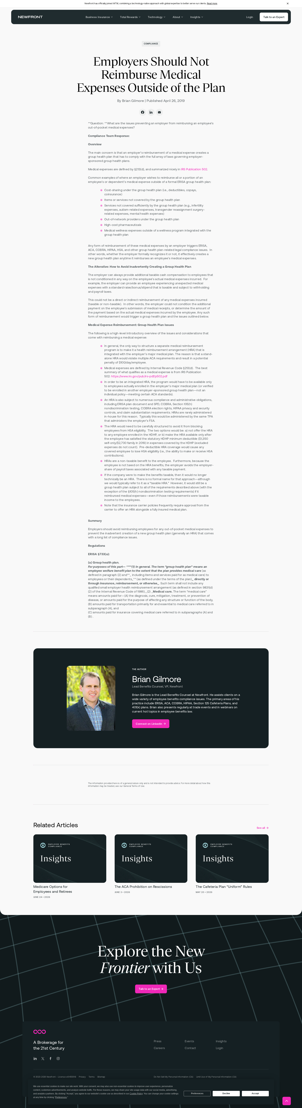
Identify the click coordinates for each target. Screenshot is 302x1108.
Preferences (197, 1093)
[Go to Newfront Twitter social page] (43, 1058)
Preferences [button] (61, 1097)
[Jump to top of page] (286, 1101)
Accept (255, 1093)
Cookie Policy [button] (136, 1093)
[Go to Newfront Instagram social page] (58, 1058)
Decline (226, 1093)
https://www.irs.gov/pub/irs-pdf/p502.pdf (139, 376)
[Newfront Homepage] (30, 17)
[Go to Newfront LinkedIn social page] (35, 1058)
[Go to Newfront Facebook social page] (50, 1058)
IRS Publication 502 (194, 169)
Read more (212, 3)
